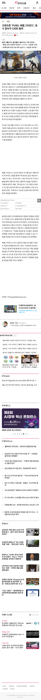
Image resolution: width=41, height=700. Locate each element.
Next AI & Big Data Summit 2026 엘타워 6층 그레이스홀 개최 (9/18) (20, 381)
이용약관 (11, 686)
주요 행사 (6, 406)
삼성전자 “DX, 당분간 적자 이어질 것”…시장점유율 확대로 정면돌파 (21, 455)
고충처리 (32, 686)
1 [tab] (13, 433)
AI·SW (4, 8)
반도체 (11, 8)
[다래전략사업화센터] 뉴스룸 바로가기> (28, 311)
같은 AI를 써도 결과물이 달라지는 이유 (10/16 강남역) (19, 42)
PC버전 (12, 689)
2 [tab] (15, 433)
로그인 (4, 686)
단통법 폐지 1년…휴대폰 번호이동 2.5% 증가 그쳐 (22, 505)
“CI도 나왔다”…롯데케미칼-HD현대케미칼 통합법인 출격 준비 (13, 593)
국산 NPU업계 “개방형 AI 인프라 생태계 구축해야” (22, 490)
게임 (8, 22)
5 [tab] (21, 433)
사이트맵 (5, 689)
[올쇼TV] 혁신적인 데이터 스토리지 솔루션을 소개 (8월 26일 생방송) (20, 385)
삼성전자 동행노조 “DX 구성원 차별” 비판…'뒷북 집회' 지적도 (13, 543)
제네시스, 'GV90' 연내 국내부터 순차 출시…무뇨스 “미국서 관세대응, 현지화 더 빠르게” (12, 557)
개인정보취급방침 (21, 686)
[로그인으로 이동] (37, 3)
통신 (34, 8)
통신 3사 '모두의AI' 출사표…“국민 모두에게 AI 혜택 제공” (21, 477)
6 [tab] (23, 433)
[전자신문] (20, 2)
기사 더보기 (22, 323)
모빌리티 (26, 8)
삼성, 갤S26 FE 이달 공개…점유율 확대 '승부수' (21, 468)
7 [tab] (25, 433)
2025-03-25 (11, 35)
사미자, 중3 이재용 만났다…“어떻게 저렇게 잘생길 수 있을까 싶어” (22, 462)
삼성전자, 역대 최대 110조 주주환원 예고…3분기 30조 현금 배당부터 (13, 532)
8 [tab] (27, 433)
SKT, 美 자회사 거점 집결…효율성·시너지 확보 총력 (21, 484)
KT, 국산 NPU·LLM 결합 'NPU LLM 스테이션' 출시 (22, 498)
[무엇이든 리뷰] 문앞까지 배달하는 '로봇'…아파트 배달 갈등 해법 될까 (12, 568)
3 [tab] (17, 433)
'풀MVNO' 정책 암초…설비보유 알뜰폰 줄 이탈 (20, 446)
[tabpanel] (20, 420)
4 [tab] (19, 433)
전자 (18, 8)
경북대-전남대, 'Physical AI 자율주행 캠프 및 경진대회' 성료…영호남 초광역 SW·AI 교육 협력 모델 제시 (13, 583)
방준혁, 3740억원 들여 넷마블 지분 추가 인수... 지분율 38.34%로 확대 (21, 513)
